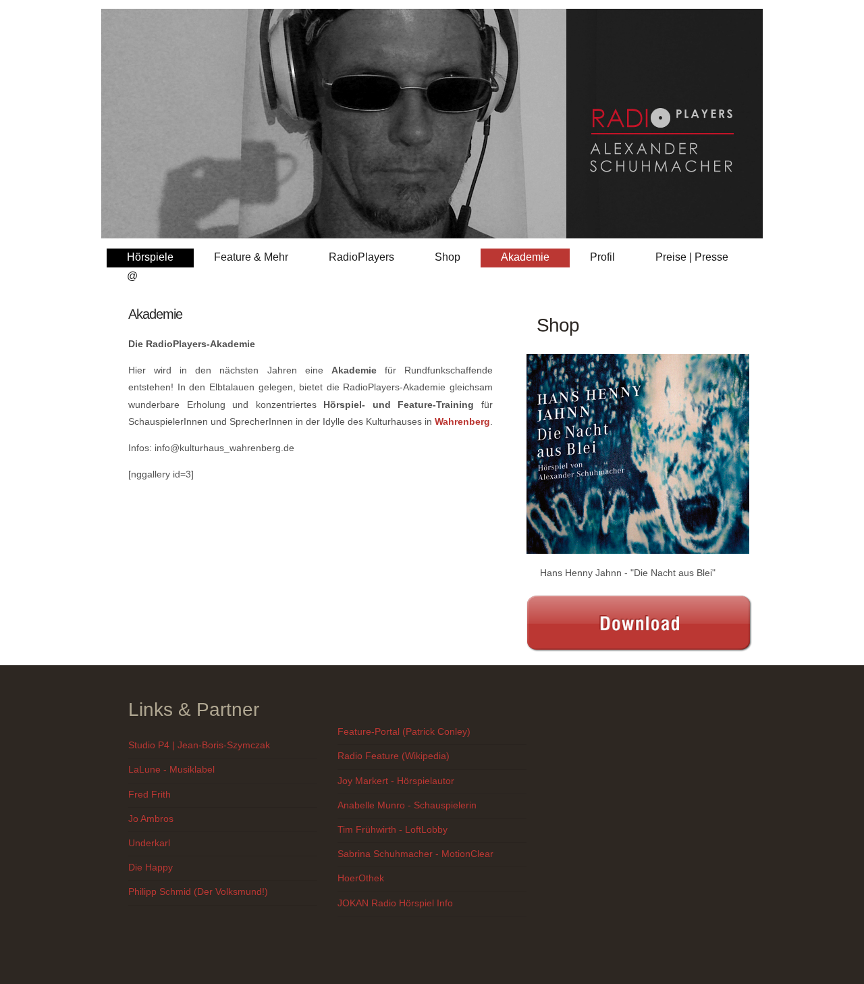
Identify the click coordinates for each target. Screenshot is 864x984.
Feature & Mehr (251, 257)
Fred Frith (149, 794)
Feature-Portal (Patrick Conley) (404, 731)
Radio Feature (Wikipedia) (394, 755)
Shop (447, 257)
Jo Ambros (150, 818)
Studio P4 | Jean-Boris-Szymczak (199, 745)
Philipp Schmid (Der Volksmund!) (198, 891)
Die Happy (150, 867)
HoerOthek (361, 878)
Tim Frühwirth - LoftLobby (393, 829)
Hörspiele (150, 257)
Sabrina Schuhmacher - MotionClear (415, 853)
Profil (602, 257)
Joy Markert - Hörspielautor (396, 780)
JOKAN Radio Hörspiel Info (395, 903)
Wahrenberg (462, 421)
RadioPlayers (361, 257)
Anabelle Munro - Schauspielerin (407, 805)
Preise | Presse (691, 257)
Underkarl (149, 842)
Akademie (525, 257)
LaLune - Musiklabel (171, 769)
